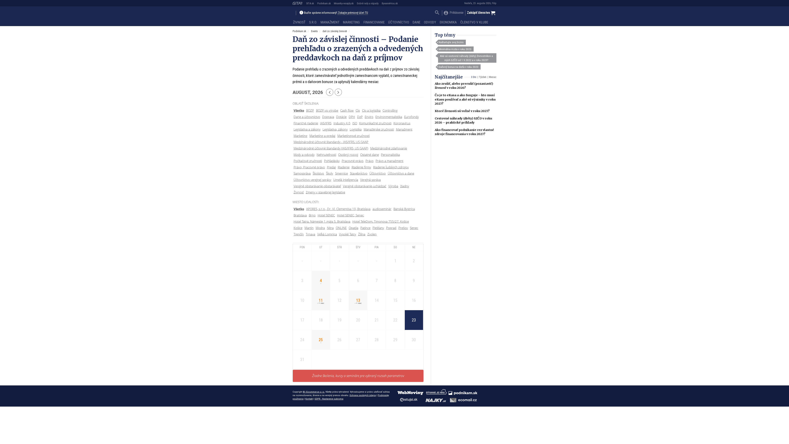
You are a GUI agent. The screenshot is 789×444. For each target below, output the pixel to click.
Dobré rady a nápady (367, 3)
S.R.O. (313, 22)
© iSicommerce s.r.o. (314, 391)
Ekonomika (448, 22)
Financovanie (374, 22)
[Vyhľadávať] (437, 13)
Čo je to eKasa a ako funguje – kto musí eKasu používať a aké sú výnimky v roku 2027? (465, 99)
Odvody (430, 22)
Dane (416, 22)
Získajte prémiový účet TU (353, 13)
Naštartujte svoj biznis (451, 42)
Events (314, 31)
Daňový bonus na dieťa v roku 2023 (458, 66)
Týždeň (482, 77)
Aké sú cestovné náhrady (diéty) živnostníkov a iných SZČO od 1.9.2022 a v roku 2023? (466, 58)
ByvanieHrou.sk (390, 3)
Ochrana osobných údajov (363, 395)
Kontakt (309, 398)
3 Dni (473, 77)
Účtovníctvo (398, 22)
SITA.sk (310, 3)
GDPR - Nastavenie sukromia (329, 398)
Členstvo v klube (474, 22)
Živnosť (299, 22)
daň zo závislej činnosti (335, 31)
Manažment (330, 22)
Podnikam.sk (324, 3)
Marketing (351, 22)
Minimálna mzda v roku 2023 (455, 49)
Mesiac (492, 77)
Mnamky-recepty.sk (344, 3)
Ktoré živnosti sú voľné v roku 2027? (462, 111)
